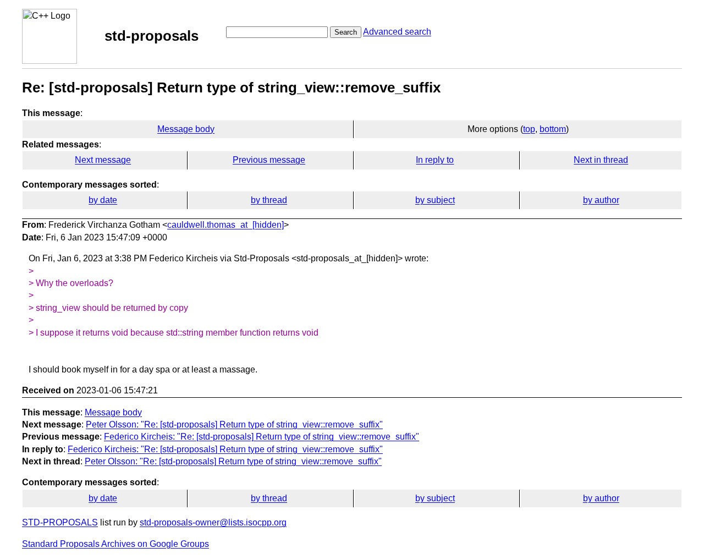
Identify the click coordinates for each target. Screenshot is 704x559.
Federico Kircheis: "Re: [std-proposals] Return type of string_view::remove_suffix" (261, 436)
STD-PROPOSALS (60, 522)
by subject (435, 200)
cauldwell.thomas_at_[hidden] (225, 224)
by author (601, 200)
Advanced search (397, 31)
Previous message (269, 160)
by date (103, 200)
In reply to (435, 160)
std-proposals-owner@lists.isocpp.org (213, 522)
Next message (103, 160)
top (529, 129)
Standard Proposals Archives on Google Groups (115, 544)
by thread (269, 200)
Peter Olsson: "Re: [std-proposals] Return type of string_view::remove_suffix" (234, 424)
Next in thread (601, 160)
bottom (553, 129)
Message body (186, 129)
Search (345, 32)
